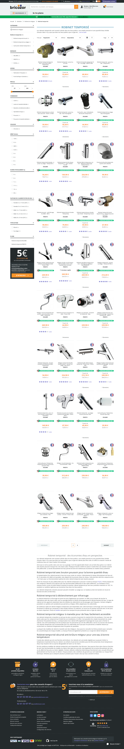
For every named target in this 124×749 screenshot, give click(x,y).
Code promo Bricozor (16, 725)
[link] (109, 1)
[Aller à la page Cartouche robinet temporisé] (33, 46)
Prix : (94, 1)
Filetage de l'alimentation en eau (21, 198)
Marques (13, 51)
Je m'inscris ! (21, 275)
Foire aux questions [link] (42, 723)
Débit (14, 134)
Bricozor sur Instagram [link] (102, 715)
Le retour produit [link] (41, 717)
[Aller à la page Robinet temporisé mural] (33, 38)
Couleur (13, 124)
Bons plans (38, 13)
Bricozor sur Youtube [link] (98, 715)
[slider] (12, 92)
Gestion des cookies (68, 723)
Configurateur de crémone (44, 729)
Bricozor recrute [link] (14, 721)
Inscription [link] (40, 725)
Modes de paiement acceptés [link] (18, 717)
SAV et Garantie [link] (41, 719)
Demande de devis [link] (42, 727)
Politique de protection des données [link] (73, 719)
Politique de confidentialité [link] (67, 745)
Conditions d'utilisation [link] (82, 745)
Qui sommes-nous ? (15, 715)
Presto (100, 582)
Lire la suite (82, 32)
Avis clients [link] (66, 715)
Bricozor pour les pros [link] (16, 723)
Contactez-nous (23, 684)
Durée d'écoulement (17, 170)
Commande (13, 96)
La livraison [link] (40, 715)
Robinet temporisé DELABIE (19, 240)
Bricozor (18, 7)
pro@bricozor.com (39, 704)
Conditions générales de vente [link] (71, 717)
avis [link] (104, 725)
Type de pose (14, 223)
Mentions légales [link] (67, 721)
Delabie (57, 610)
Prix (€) (12, 82)
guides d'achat (98, 740)
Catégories (13, 25)
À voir (12, 236)
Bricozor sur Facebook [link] (91, 715)
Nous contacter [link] (14, 719)
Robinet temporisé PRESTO (19, 244)
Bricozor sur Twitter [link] (95, 715)
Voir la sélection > (83, 17)
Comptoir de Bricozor (81, 740)
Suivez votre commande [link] (43, 721)
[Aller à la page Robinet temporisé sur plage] (33, 42)
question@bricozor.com (40, 697)
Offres (12, 68)
